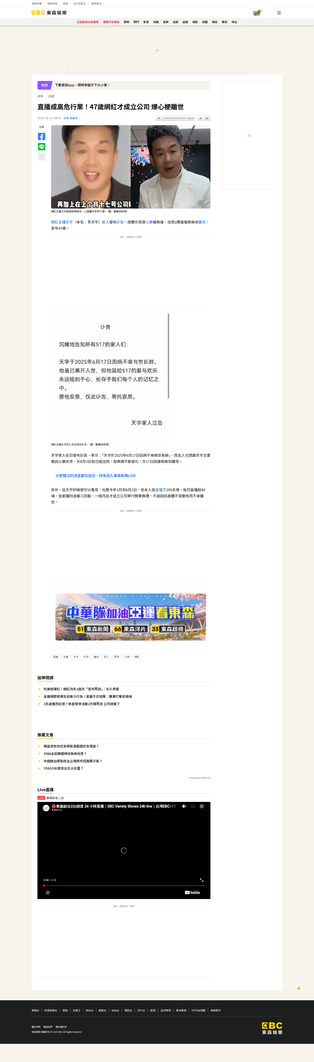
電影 (195, 22)
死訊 (116, 657)
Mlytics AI (206, 777)
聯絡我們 (48, 1026)
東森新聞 (37, 3)
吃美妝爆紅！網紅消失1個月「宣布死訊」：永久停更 (81, 688)
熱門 (136, 22)
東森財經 (52, 3)
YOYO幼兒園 (198, 1010)
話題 (185, 22)
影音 (146, 22)
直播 (158, 489)
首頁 (40, 96)
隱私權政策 (61, 1026)
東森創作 (216, 1010)
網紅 (54, 222)
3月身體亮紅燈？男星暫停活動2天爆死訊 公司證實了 (82, 703)
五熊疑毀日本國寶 (88, 22)
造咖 (65, 3)
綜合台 (89, 1010)
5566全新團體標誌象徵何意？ (65, 753)
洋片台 (141, 1010)
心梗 (149, 222)
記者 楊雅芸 (71, 118)
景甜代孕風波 (111, 22)
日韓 (156, 22)
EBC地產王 (79, 3)
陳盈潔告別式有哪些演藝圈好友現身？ (71, 746)
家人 (105, 222)
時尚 (215, 22)
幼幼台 (115, 1010)
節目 (224, 22)
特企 (234, 22)
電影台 (128, 1010)
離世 (202, 222)
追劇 (175, 22)
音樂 (165, 22)
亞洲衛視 (166, 1010)
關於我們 (36, 1026)
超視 (152, 1010)
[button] (205, 87)
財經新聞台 (51, 1010)
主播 (62, 222)
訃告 (120, 222)
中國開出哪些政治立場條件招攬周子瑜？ (73, 761)
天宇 (69, 222)
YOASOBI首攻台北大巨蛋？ (64, 768)
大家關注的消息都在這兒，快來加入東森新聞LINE (95, 475)
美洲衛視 (181, 1010)
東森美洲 (96, 3)
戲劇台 (102, 1010)
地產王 (76, 1010)
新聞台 (35, 1010)
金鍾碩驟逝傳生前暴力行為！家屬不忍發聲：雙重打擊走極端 (88, 696)
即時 (126, 22)
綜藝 (205, 22)
